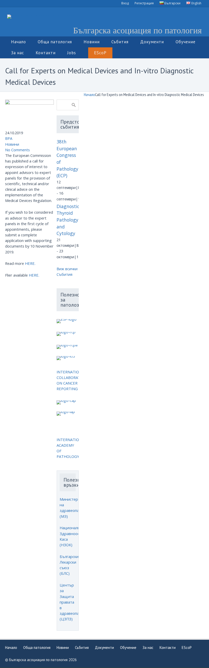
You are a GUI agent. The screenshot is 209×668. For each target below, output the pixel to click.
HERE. (30, 263)
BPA (8, 138)
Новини (12, 144)
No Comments (17, 149)
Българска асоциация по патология (137, 30)
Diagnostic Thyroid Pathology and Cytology (68, 220)
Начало (89, 94)
